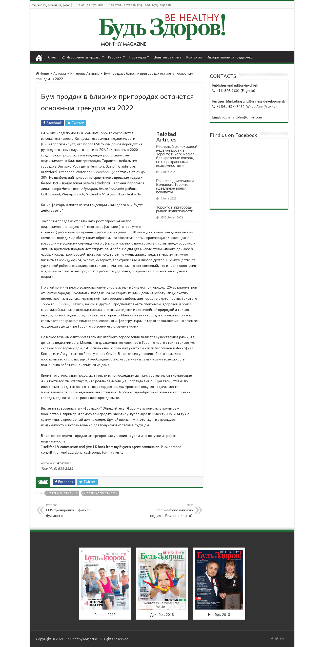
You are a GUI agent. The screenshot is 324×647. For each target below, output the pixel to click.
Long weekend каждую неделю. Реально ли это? (171, 510)
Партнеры (137, 57)
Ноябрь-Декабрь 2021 (100, 493)
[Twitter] (277, 639)
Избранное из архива (83, 57)
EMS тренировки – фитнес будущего (68, 510)
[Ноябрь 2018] (219, 580)
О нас (52, 57)
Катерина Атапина (84, 73)
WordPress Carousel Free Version (161, 605)
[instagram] (282, 639)
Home (39, 56)
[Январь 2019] (105, 580)
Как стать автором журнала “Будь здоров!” (141, 4)
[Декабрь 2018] (162, 580)
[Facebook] (272, 639)
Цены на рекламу (167, 57)
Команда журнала (90, 4)
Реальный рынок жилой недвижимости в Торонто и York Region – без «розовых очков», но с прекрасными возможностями (176, 156)
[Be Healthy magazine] (162, 28)
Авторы (59, 73)
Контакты (194, 57)
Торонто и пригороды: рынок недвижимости (175, 209)
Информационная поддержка (230, 57)
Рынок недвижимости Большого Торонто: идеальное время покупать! (175, 186)
